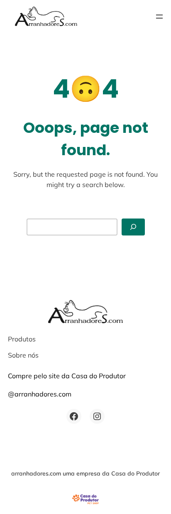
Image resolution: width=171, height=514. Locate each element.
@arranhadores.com (39, 394)
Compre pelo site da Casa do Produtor (67, 376)
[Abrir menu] (159, 17)
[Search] (133, 227)
